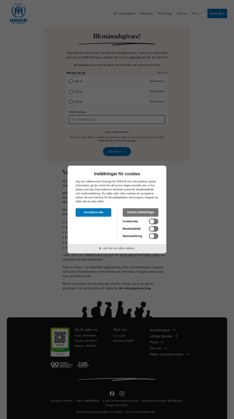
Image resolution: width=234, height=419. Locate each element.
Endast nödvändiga (140, 212)
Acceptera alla (93, 212)
